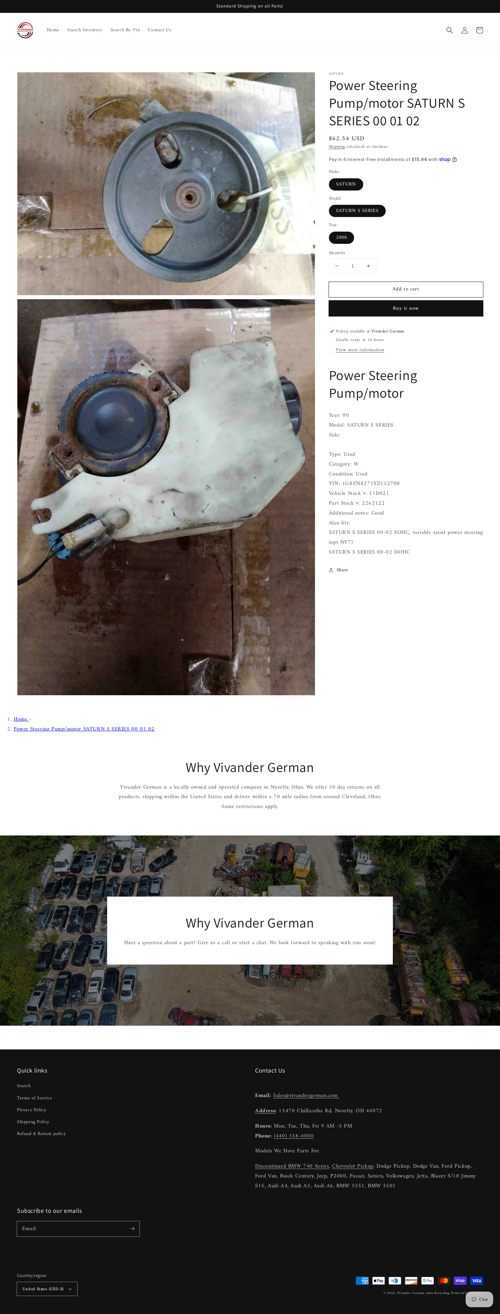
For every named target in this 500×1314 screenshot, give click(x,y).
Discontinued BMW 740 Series (292, 1166)
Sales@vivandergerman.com (306, 1095)
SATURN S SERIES (357, 210)
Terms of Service (34, 1098)
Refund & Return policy (41, 1134)
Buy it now (406, 308)
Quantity (337, 253)
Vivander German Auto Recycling (423, 1293)
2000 (341, 237)
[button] (449, 30)
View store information (360, 350)
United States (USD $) (42, 1289)
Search (24, 1086)
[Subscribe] (131, 1228)
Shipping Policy (33, 1122)
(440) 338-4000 (294, 1136)
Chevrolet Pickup (352, 1166)
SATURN (346, 184)
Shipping (337, 146)
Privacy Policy (31, 1110)
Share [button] (342, 570)
